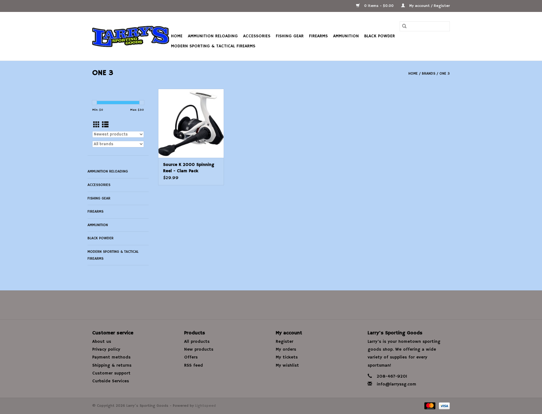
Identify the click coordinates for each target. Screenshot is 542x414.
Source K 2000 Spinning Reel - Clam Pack (188, 168)
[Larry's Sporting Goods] (130, 36)
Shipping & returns (111, 365)
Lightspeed (205, 405)
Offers (191, 357)
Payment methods (111, 357)
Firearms (318, 36)
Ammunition (346, 36)
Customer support (111, 373)
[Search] (404, 26)
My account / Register (429, 5)
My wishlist (287, 365)
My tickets (287, 357)
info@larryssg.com (396, 384)
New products (198, 349)
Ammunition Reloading (213, 36)
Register (284, 341)
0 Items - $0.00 (379, 5)
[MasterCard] (429, 405)
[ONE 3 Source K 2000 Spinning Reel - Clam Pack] (191, 123)
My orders (286, 349)
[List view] (105, 125)
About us (101, 341)
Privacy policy (106, 349)
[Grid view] (96, 125)
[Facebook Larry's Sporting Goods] (271, 305)
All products (197, 341)
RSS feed (193, 365)
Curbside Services (110, 381)
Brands (428, 73)
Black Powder (379, 36)
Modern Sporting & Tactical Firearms (213, 46)
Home (177, 36)
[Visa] (443, 405)
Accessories (256, 36)
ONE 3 (444, 73)
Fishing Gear (290, 36)
